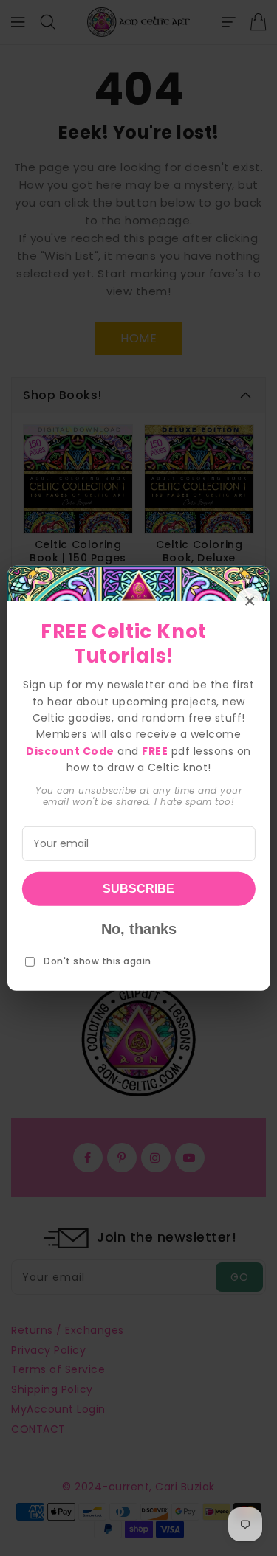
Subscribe (138, 888)
